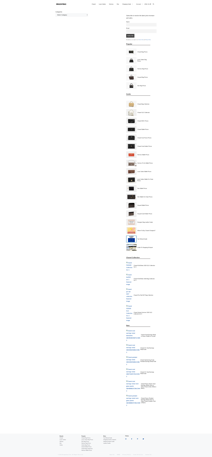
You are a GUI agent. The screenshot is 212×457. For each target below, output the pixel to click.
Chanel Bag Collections (87, 448)
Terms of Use (141, 39)
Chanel (94, 4)
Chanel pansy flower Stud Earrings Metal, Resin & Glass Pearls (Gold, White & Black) (148, 386)
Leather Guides (107, 443)
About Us (112, 454)
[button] (153, 4)
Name (128, 22)
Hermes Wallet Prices (143, 154)
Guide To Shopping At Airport (145, 247)
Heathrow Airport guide (108, 441)
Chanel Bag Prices (142, 52)
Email (127, 28)
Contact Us (149, 454)
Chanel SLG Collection (143, 112)
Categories (58, 12)
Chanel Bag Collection (143, 104)
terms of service (138, 454)
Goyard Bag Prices (142, 77)
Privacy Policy (148, 39)
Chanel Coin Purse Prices (144, 138)
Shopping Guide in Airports (109, 439)
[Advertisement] (89, 31)
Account (138, 4)
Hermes (111, 4)
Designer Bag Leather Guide (145, 222)
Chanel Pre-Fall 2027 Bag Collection (143, 295)
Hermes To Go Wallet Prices (145, 163)
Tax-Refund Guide (142, 239)
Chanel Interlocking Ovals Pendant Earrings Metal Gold (148, 360)
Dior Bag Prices (141, 85)
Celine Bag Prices (85, 445)
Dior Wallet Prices (142, 188)
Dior (118, 4)
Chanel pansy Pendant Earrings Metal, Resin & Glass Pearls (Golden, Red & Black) (148, 400)
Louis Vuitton (102, 4)
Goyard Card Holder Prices (144, 213)
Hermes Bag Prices (142, 68)
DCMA (118, 454)
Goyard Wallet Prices (143, 205)
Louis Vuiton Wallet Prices (144, 171)
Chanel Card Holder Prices (144, 146)
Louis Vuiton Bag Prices (87, 439)
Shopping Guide (126, 4)
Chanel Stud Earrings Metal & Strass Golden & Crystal (148, 335)
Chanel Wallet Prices (143, 129)
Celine (61, 445)
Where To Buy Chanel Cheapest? (146, 230)
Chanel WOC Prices (142, 121)
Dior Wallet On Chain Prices (144, 197)
